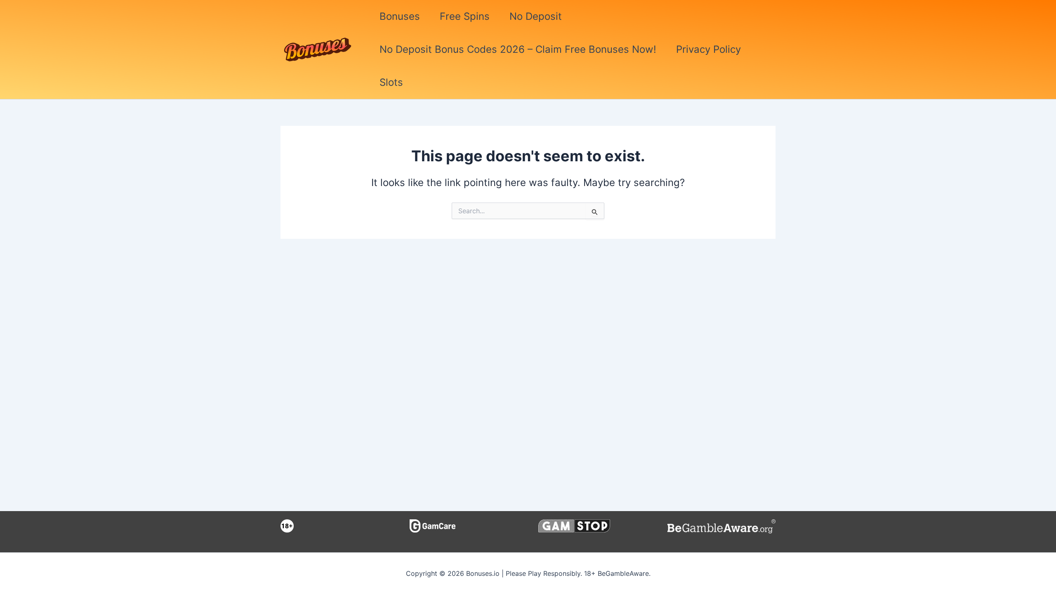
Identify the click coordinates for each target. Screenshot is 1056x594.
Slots (391, 82)
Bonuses (400, 16)
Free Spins (465, 16)
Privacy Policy (708, 49)
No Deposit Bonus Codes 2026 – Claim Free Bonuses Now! (518, 49)
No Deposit (535, 16)
